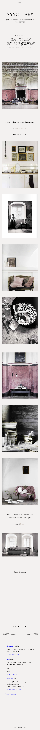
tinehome (21, 128)
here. (22, 524)
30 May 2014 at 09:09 (14, 674)
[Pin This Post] (23, 626)
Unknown (10, 679)
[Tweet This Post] (18, 626)
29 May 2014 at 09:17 (14, 654)
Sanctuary (20, 14)
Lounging (28, 48)
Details (11, 48)
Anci (8, 659)
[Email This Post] (25, 626)
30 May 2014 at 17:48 (14, 689)
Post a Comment (10, 694)
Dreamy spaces (19, 48)
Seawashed (10, 646)
